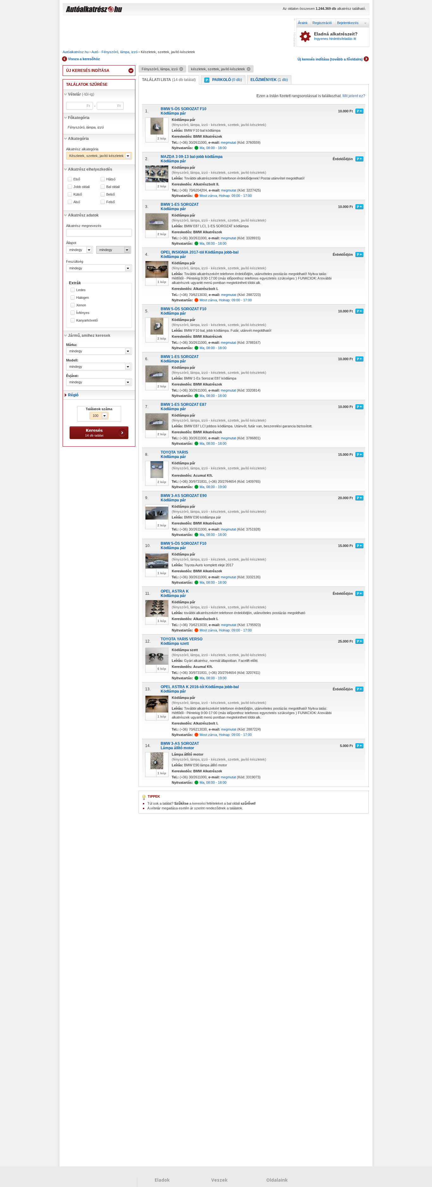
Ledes (81, 290)
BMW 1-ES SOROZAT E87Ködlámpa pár (184, 406)
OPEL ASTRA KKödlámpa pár (175, 593)
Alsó (76, 202)
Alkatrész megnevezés (84, 226)
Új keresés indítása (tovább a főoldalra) (330, 59)
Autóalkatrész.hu (76, 52)
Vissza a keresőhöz (84, 59)
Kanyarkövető (87, 320)
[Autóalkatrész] (116, 9)
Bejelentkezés (348, 23)
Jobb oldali (81, 187)
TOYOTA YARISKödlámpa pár (174, 454)
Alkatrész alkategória (82, 149)
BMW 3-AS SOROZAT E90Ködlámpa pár (184, 497)
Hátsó (110, 179)
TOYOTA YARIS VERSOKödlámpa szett (181, 641)
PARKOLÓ (227, 80)
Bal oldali (113, 187)
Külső (77, 194)
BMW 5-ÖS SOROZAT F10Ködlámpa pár (184, 111)
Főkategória (78, 118)
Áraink (303, 23)
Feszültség (74, 261)
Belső (110, 194)
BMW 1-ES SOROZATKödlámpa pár (180, 206)
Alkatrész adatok (83, 215)
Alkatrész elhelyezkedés (90, 169)
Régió (73, 395)
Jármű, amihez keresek (89, 335)
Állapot (71, 243)
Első (76, 179)
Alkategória (78, 138)
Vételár (81, 94)
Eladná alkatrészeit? (336, 36)
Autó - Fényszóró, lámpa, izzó (114, 52)
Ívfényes (82, 313)
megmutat (228, 142)
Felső (110, 202)
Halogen (82, 297)
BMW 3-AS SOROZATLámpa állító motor (180, 745)
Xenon (81, 305)
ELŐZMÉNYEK (269, 80)
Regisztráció (322, 23)
